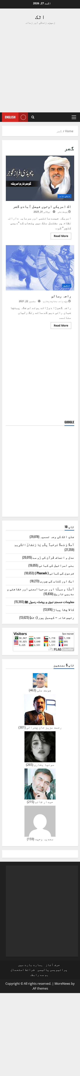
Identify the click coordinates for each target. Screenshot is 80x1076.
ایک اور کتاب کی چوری (57, 581)
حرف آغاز (53, 965)
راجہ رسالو (40, 268)
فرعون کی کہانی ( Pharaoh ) (54, 573)
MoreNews (62, 983)
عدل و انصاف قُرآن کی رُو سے (53, 557)
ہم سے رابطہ (39, 975)
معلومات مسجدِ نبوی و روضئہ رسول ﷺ (49, 601)
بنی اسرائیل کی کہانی (56, 565)
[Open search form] (32, 117)
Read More (59, 236)
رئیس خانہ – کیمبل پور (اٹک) (52, 617)
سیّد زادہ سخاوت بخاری (55, 301)
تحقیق (66, 285)
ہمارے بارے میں (30, 965)
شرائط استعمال (23, 969)
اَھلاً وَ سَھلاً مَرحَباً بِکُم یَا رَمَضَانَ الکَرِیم (44, 544)
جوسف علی (63, 211)
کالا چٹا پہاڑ (63, 609)
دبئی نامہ (64, 196)
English (10, 117)
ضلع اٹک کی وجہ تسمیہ (57, 536)
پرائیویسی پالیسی (52, 969)
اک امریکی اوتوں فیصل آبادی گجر (40, 178)
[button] (74, 117)
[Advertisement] (40, 69)
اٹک (40, 16)
